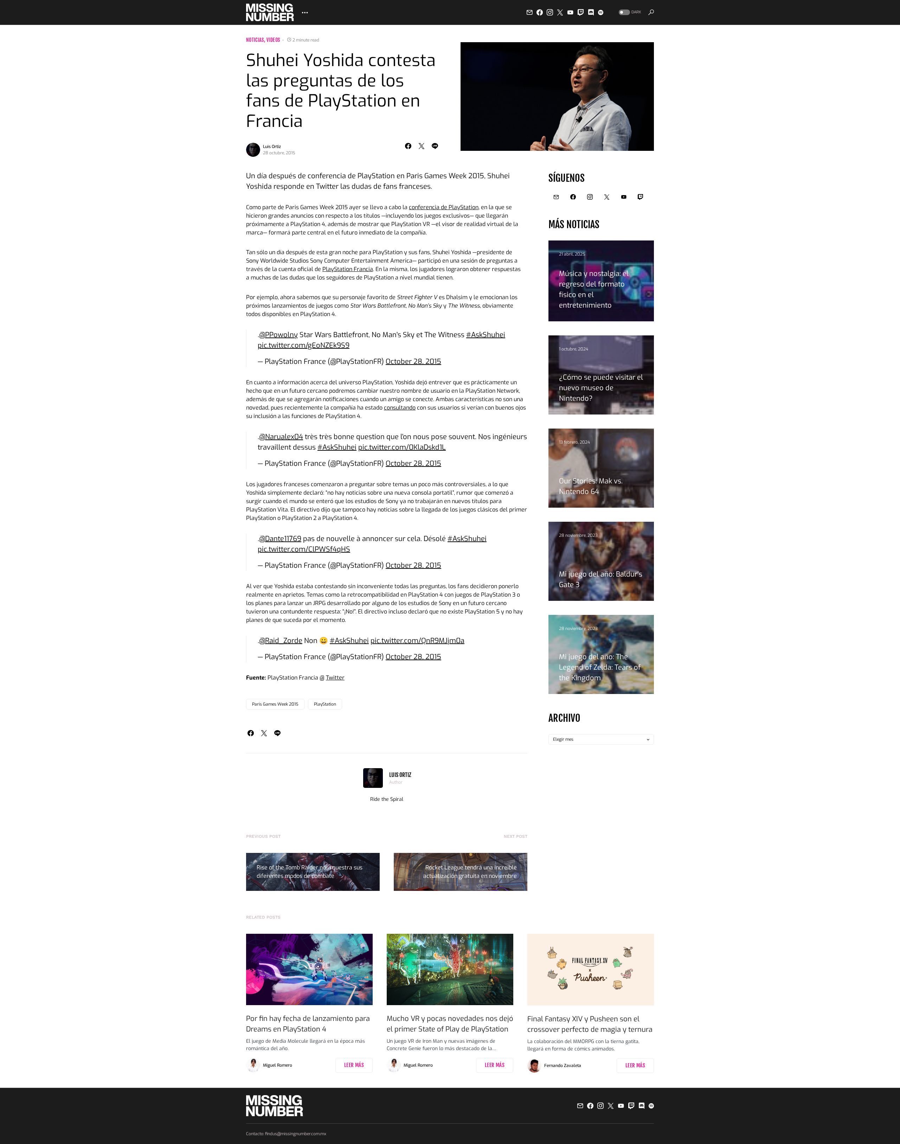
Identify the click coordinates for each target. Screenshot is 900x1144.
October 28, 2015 (413, 361)
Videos (273, 40)
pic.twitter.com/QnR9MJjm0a (417, 640)
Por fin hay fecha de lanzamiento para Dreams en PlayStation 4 (308, 1024)
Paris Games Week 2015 (275, 704)
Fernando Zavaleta (562, 1065)
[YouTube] (570, 12)
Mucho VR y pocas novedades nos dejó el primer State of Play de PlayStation (450, 1024)
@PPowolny (278, 335)
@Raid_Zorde (280, 640)
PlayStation (325, 704)
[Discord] (591, 12)
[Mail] (529, 12)
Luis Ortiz (272, 146)
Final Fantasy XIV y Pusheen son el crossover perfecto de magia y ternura (589, 1024)
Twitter (335, 677)
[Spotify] (600, 12)
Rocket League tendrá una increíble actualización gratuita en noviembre (470, 872)
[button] (629, 12)
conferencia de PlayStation (443, 207)
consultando (400, 407)
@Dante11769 (280, 539)
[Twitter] (560, 12)
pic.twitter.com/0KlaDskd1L (402, 447)
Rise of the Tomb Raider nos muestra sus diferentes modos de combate (309, 872)
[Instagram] (550, 12)
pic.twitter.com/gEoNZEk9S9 (303, 345)
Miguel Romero (277, 1065)
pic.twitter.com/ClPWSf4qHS (304, 549)
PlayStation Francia (347, 269)
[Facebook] (539, 12)
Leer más (354, 1065)
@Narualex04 (281, 437)
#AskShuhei (485, 335)
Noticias (255, 40)
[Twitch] (581, 12)
